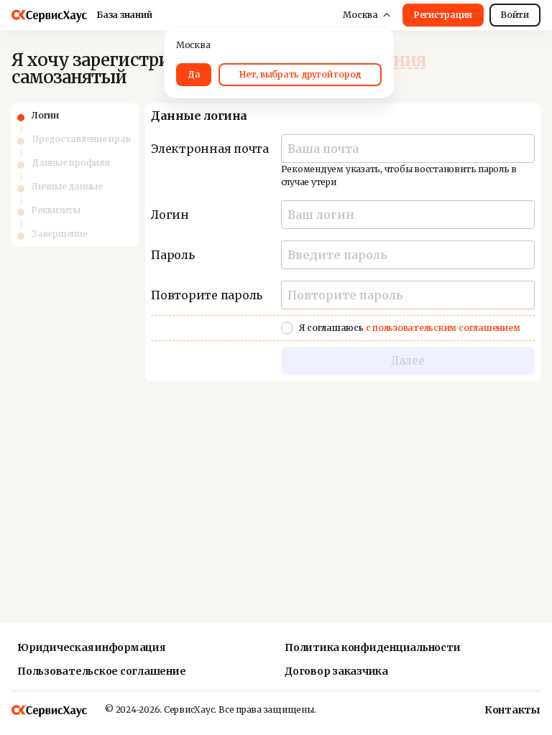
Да (194, 74)
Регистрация (443, 14)
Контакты (498, 709)
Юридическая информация (91, 647)
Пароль (173, 255)
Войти (515, 14)
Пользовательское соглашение (101, 671)
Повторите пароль (206, 295)
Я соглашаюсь (409, 327)
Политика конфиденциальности (373, 647)
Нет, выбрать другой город (300, 74)
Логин (170, 214)
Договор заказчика (336, 671)
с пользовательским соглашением (443, 327)
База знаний (124, 14)
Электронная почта (210, 148)
